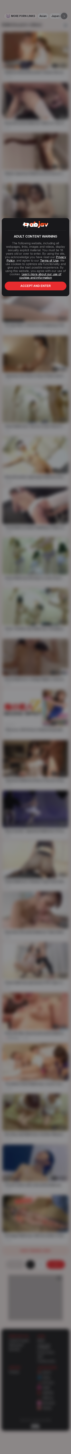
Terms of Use (49, 260)
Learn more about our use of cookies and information (40, 275)
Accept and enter (35, 285)
